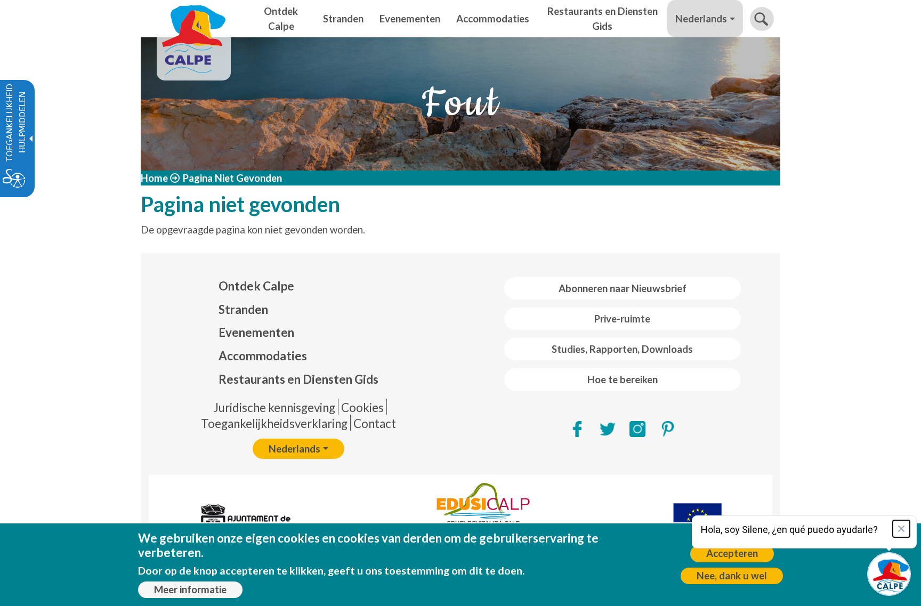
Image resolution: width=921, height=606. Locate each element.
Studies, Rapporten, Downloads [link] (622, 349)
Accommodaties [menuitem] (492, 19)
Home (154, 178)
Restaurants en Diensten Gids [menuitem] (602, 18)
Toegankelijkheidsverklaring (274, 423)
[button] (762, 19)
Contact (374, 423)
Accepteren (732, 553)
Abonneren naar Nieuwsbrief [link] (622, 288)
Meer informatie (190, 589)
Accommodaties (263, 356)
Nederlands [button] (701, 19)
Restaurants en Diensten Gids (298, 379)
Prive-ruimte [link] (622, 319)
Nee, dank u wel (732, 575)
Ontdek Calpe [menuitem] (281, 18)
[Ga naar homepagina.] (194, 18)
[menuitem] (298, 286)
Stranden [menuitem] (343, 19)
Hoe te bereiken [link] (622, 379)
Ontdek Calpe (256, 286)
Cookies (362, 407)
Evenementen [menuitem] (409, 19)
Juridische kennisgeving (274, 407)
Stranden (243, 309)
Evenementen (256, 332)
